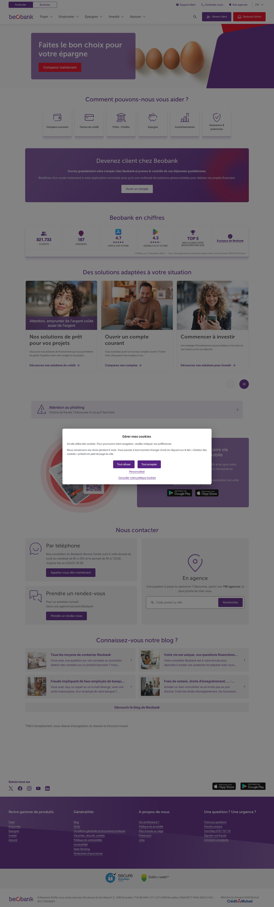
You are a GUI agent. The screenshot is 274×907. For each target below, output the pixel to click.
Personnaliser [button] (137, 471)
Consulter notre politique (137, 477)
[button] (149, 464)
